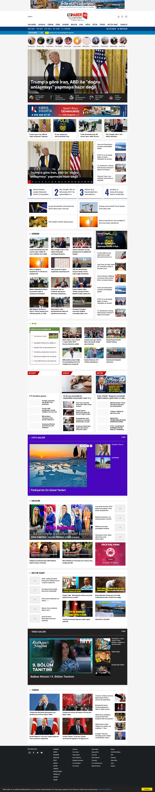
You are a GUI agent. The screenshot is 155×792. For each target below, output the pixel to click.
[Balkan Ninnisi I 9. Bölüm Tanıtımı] (61, 656)
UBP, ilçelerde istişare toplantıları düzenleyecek (60, 271)
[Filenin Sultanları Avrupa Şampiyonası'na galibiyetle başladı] (82, 242)
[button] (31, 467)
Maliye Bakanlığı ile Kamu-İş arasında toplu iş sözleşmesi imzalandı (39, 291)
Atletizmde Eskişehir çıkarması (113, 361)
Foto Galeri (75, 752)
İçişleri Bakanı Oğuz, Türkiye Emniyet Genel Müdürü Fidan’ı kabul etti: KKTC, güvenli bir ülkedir (81, 291)
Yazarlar (75, 749)
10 (59, 182)
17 (82, 182)
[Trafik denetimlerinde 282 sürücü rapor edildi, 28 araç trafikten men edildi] (39, 242)
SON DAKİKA (32, 24)
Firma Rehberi (76, 763)
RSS (112, 755)
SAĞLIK (87, 24)
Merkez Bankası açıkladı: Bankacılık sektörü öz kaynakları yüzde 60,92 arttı (40, 192)
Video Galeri (76, 755)
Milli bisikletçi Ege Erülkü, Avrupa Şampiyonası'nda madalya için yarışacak (71, 362)
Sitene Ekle (114, 760)
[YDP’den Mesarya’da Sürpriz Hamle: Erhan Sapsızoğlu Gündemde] (82, 262)
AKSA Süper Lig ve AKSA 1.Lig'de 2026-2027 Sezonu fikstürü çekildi (71, 342)
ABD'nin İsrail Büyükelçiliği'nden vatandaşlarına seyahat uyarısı (91, 192)
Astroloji (94, 755)
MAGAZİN (74, 24)
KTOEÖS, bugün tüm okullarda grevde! (61, 33)
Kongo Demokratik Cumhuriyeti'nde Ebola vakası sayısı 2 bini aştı (61, 207)
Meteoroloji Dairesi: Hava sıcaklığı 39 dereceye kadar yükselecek (112, 222)
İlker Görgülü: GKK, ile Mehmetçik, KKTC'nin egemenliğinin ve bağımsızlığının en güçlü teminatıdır (67, 192)
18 (85, 182)
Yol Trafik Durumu (97, 763)
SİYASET (55, 777)
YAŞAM (55, 780)
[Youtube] (41, 752)
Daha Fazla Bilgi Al (105, 789)
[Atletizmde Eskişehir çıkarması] (115, 352)
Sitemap (113, 757)
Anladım (147, 789)
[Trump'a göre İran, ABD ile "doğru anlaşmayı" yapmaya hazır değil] (60, 160)
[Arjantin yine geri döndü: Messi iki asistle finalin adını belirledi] (94, 332)
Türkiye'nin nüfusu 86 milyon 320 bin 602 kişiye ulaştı (76, 713)
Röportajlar (95, 749)
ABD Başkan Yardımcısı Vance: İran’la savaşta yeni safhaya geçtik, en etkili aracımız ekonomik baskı (39, 311)
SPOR (81, 24)
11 (62, 182)
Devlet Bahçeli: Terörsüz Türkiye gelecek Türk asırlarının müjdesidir (44, 738)
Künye (112, 749)
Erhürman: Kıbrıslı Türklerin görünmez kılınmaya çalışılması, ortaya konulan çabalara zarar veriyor (59, 291)
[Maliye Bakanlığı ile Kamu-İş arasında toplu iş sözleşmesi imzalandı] (39, 282)
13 (69, 182)
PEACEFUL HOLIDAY (102, 619)
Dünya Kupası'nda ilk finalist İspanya (113, 341)
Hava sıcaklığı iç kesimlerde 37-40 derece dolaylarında (38, 272)
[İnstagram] (29, 752)
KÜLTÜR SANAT (113, 24)
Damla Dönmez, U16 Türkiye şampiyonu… (91, 361)
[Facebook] (33, 752)
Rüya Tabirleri (96, 757)
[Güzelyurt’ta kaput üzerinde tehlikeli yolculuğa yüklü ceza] (82, 302)
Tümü (123, 437)
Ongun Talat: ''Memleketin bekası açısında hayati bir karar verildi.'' (77, 596)
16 (78, 182)
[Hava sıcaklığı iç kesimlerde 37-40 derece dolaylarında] (39, 262)
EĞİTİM (94, 24)
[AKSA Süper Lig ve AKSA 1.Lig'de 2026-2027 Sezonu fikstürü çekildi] (72, 332)
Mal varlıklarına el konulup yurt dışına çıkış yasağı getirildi (77, 562)
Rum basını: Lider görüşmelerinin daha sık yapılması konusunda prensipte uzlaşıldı (59, 311)
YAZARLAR (41, 24)
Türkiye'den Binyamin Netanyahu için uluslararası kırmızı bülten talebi (43, 713)
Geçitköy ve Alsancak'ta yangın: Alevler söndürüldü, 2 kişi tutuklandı (117, 192)
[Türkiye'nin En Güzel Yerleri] (58, 465)
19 (88, 182)
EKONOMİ (65, 24)
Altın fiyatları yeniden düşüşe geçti (61, 222)
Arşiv (112, 763)
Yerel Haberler (76, 757)
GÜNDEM (50, 24)
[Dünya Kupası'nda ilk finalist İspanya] (115, 332)
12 (65, 182)
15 (75, 182)
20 (91, 182)
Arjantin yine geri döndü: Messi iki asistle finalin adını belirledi (93, 342)
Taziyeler (94, 760)
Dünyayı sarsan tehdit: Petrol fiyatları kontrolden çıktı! (112, 207)
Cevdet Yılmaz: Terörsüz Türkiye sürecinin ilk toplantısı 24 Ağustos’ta (75, 738)
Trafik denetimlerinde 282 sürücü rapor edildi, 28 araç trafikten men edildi (39, 252)
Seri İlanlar (75, 766)
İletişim (113, 766)
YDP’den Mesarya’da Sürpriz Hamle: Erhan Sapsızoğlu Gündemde (81, 272)
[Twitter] (37, 752)
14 (72, 182)
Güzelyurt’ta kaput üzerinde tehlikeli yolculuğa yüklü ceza (80, 311)
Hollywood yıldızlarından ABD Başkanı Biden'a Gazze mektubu (43, 562)
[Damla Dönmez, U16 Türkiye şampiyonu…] (94, 352)
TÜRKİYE (102, 24)
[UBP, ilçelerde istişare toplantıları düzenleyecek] (60, 262)
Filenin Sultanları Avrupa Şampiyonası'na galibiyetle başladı (82, 252)
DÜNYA (58, 24)
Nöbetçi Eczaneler (77, 760)
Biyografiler (95, 752)
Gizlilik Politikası (116, 752)
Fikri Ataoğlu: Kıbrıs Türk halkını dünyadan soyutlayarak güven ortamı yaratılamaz (59, 252)
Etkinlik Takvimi (96, 766)
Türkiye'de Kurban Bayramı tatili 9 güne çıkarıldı (76, 620)
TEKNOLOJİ (123, 24)
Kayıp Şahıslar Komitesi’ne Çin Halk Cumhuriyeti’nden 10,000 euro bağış (108, 596)
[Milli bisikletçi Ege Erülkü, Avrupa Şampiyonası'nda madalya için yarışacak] (72, 352)
